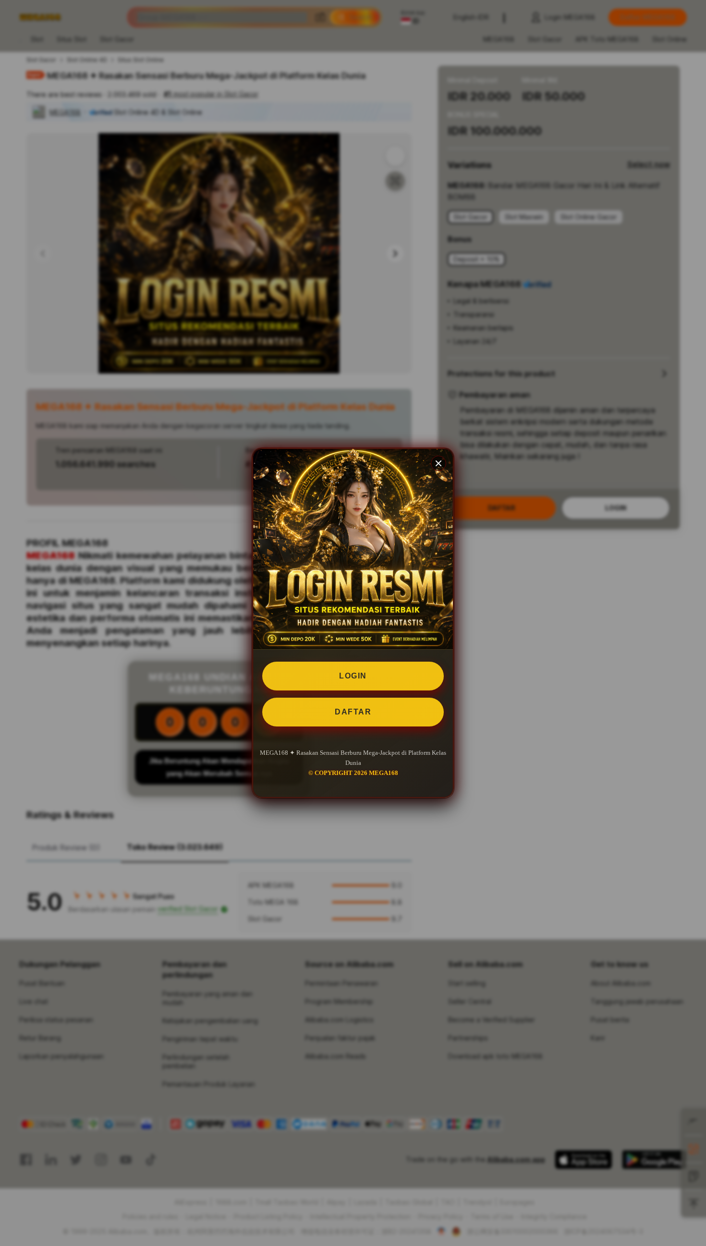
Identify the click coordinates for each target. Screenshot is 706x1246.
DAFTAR (353, 712)
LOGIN (353, 676)
